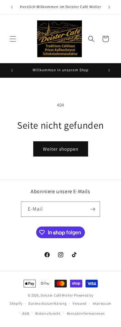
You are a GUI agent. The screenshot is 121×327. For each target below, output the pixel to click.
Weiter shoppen (60, 149)
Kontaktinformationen (86, 313)
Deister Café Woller (57, 295)
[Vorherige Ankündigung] (12, 7)
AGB (25, 313)
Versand (79, 303)
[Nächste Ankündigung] (109, 7)
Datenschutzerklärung (47, 303)
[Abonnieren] (93, 209)
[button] (13, 39)
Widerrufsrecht (48, 313)
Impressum (102, 303)
